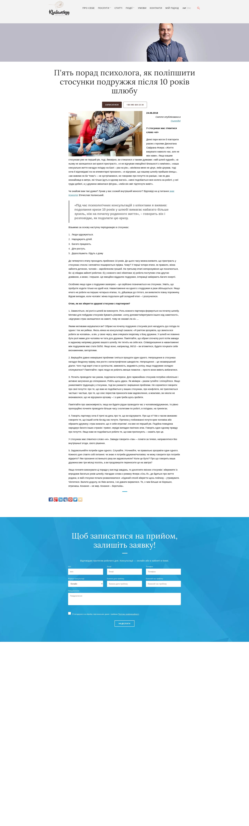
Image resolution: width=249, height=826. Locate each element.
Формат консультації (76, 579)
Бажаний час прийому (154, 579)
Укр (184, 8)
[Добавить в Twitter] (75, 499)
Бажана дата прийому (115, 579)
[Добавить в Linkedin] (60, 499)
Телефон (149, 567)
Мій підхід (172, 8)
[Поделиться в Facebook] (51, 499)
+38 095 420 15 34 (135, 105)
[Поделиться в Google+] (56, 499)
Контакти (156, 8)
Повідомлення (73, 591)
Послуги (103, 8)
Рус (189, 8)
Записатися (112, 105)
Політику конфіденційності (128, 614)
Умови (142, 8)
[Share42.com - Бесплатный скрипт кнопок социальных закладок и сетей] (80, 499)
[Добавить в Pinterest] (70, 499)
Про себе (88, 8)
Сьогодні (176, 121)
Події (129, 8)
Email (109, 567)
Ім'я (69, 567)
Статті (118, 8)
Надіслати (124, 624)
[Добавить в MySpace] (65, 499)
